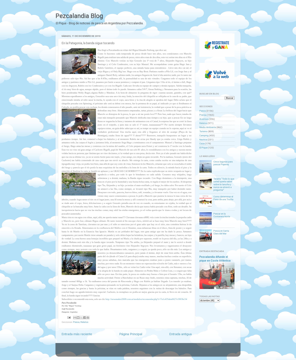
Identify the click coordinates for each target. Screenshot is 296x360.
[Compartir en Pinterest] (88, 317)
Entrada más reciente (76, 334)
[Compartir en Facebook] (84, 317)
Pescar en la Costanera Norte (221, 215)
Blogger (183, 351)
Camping (203, 135)
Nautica (203, 139)
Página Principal (130, 334)
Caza (202, 143)
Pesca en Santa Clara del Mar (221, 232)
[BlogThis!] (78, 317)
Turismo (203, 131)
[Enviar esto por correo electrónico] (75, 317)
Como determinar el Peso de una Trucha (223, 198)
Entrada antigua (180, 334)
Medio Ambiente (207, 127)
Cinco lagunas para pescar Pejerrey (223, 163)
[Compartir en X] (81, 317)
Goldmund (154, 351)
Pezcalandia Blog (79, 16)
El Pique (203, 147)
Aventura (203, 119)
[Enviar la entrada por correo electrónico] (68, 317)
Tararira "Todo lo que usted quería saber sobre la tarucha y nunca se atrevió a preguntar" (223, 184)
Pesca (76, 322)
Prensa (202, 114)
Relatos (84, 322)
